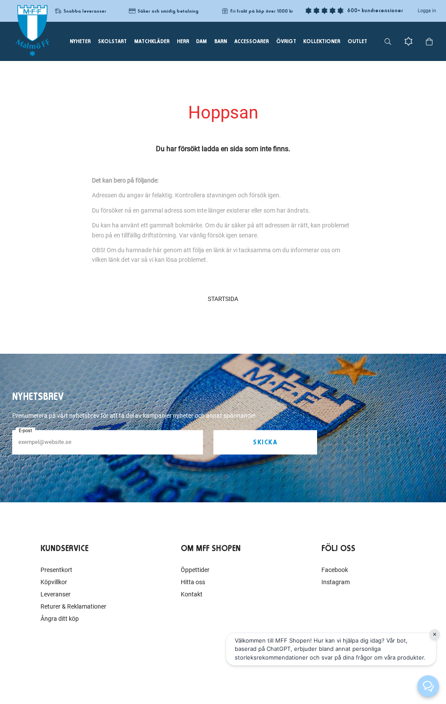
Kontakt (192, 594)
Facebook (334, 569)
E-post (25, 430)
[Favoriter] (408, 41)
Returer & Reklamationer (73, 606)
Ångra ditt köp (60, 618)
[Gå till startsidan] (32, 30)
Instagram (335, 582)
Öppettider (195, 569)
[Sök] (388, 41)
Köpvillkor (54, 582)
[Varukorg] (429, 41)
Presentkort (56, 569)
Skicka (265, 442)
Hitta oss (193, 582)
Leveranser (56, 594)
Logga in (427, 11)
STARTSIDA (223, 298)
